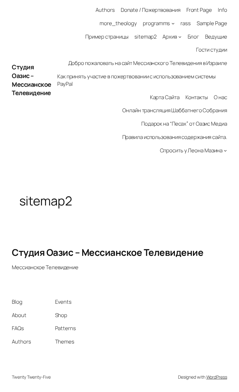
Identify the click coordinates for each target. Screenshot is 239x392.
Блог (193, 36)
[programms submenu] (173, 23)
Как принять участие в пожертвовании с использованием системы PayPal (136, 80)
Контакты (196, 97)
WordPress (216, 377)
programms (156, 23)
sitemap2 (145, 36)
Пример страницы (107, 36)
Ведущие (216, 36)
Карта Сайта (165, 97)
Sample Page (212, 23)
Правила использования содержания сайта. (174, 137)
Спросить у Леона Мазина (191, 150)
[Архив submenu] (179, 36)
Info (222, 9)
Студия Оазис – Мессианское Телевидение (31, 80)
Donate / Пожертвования (150, 9)
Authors (105, 9)
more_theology (118, 23)
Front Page (199, 9)
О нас (220, 97)
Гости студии (211, 49)
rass (185, 23)
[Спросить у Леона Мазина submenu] (225, 150)
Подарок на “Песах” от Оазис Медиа (184, 123)
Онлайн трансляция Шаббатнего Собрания (174, 110)
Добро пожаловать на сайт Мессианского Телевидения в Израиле (147, 63)
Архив (169, 36)
